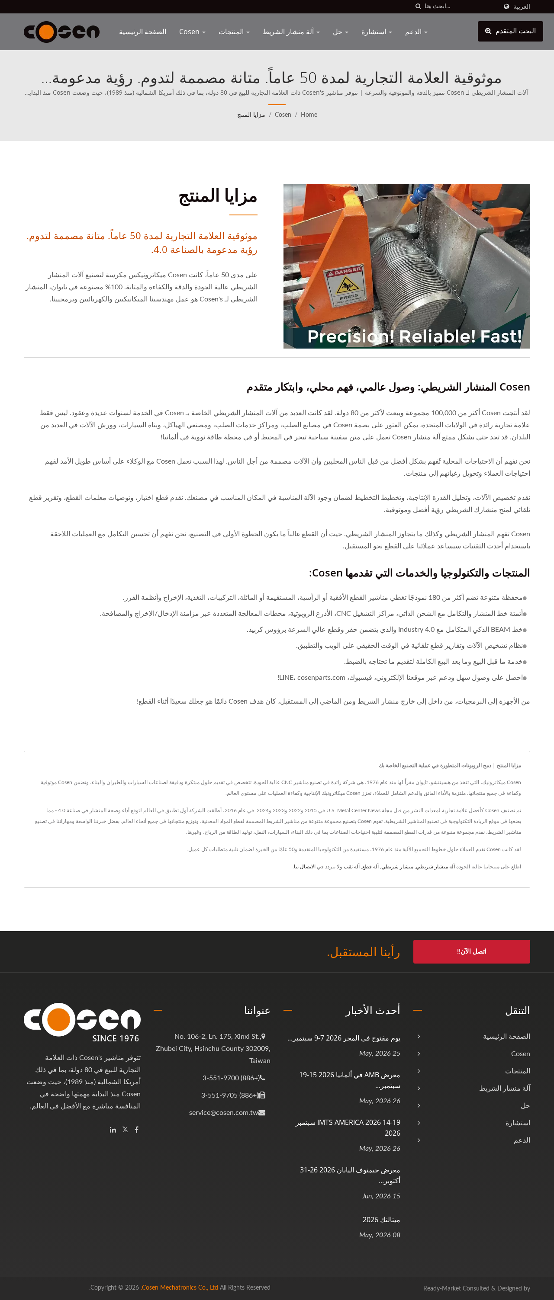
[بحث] (418, 7)
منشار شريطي (397, 866)
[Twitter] (125, 1130)
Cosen (190, 31)
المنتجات (232, 31)
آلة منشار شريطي (435, 866)
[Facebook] (136, 1130)
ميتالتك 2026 (381, 1219)
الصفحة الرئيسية (142, 31)
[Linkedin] (113, 1130)
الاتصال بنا (305, 866)
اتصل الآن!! (471, 951)
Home (309, 115)
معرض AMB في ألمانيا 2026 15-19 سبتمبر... (349, 1080)
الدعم (414, 31)
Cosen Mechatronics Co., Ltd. (179, 1288)
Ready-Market (442, 1289)
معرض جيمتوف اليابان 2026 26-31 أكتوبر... (350, 1175)
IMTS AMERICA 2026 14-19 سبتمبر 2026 (348, 1127)
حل (338, 31)
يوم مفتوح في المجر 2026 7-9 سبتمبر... (343, 1038)
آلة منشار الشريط (289, 31)
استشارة (374, 31)
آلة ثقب (352, 866)
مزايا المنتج (251, 115)
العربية (521, 6)
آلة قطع (370, 866)
